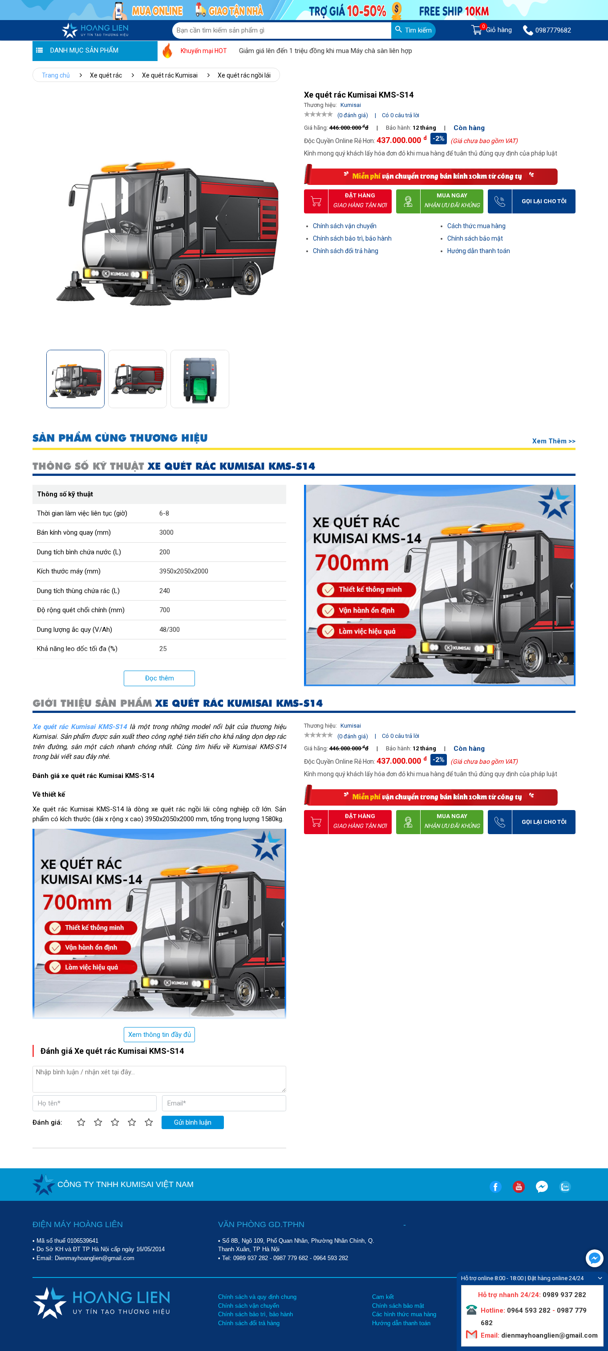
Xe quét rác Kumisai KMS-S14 (79, 727)
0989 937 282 (250, 1258)
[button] (283, 376)
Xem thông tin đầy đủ (159, 1035)
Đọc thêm (159, 678)
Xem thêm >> (554, 441)
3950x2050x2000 (183, 571)
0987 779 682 (290, 1258)
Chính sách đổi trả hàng (345, 250)
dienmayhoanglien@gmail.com (548, 1335)
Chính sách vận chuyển (345, 225)
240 (164, 591)
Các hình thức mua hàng (404, 1314)
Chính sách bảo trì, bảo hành (352, 238)
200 (164, 552)
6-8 (164, 513)
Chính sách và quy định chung (257, 1297)
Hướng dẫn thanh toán (478, 250)
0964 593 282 (330, 1258)
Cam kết (383, 1297)
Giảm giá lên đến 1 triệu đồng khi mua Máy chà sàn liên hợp (294, 51)
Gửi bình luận (192, 1122)
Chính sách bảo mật (475, 238)
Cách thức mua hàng (476, 225)
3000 (166, 532)
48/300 (169, 630)
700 (164, 610)
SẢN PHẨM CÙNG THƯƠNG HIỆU (120, 438)
